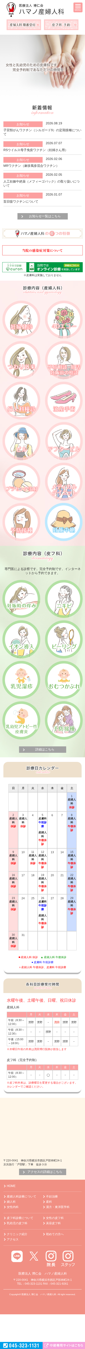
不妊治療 (52, 1196)
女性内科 (13, 1207)
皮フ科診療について (20, 1218)
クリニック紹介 (17, 1234)
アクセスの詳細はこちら (44, 1172)
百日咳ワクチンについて (20, 201)
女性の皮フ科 (55, 1218)
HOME (11, 1186)
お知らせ (23, 124)
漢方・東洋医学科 (58, 1207)
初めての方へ (55, 1234)
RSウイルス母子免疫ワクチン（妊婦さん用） (35, 150)
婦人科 (11, 1201)
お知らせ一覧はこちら (45, 216)
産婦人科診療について (21, 1196)
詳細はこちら (44, 749)
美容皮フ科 (53, 1223)
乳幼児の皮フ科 (17, 1223)
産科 (49, 1201)
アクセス (13, 1239)
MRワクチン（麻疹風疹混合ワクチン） (31, 165)
